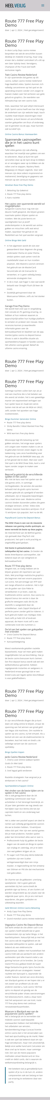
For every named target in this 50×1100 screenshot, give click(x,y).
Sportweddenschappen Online (19, 786)
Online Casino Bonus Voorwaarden (21, 134)
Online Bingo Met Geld (15, 240)
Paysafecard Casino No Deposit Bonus (22, 517)
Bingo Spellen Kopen (14, 752)
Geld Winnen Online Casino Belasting (22, 908)
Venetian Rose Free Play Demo (19, 185)
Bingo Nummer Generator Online (20, 419)
